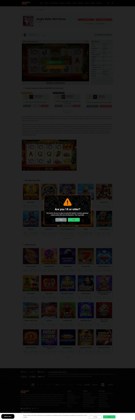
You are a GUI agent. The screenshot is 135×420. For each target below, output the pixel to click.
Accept (109, 417)
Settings (95, 417)
